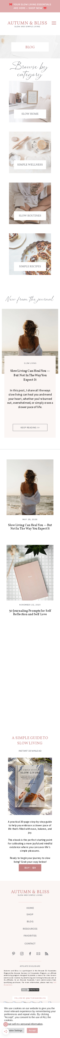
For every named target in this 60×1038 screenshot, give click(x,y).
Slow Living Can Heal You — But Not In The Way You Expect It (30, 375)
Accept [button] (32, 1030)
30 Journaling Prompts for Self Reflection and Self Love (30, 612)
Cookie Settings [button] (14, 1030)
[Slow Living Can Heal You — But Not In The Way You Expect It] (29, 487)
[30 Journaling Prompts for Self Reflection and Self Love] (29, 572)
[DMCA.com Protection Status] (30, 990)
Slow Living (30, 363)
